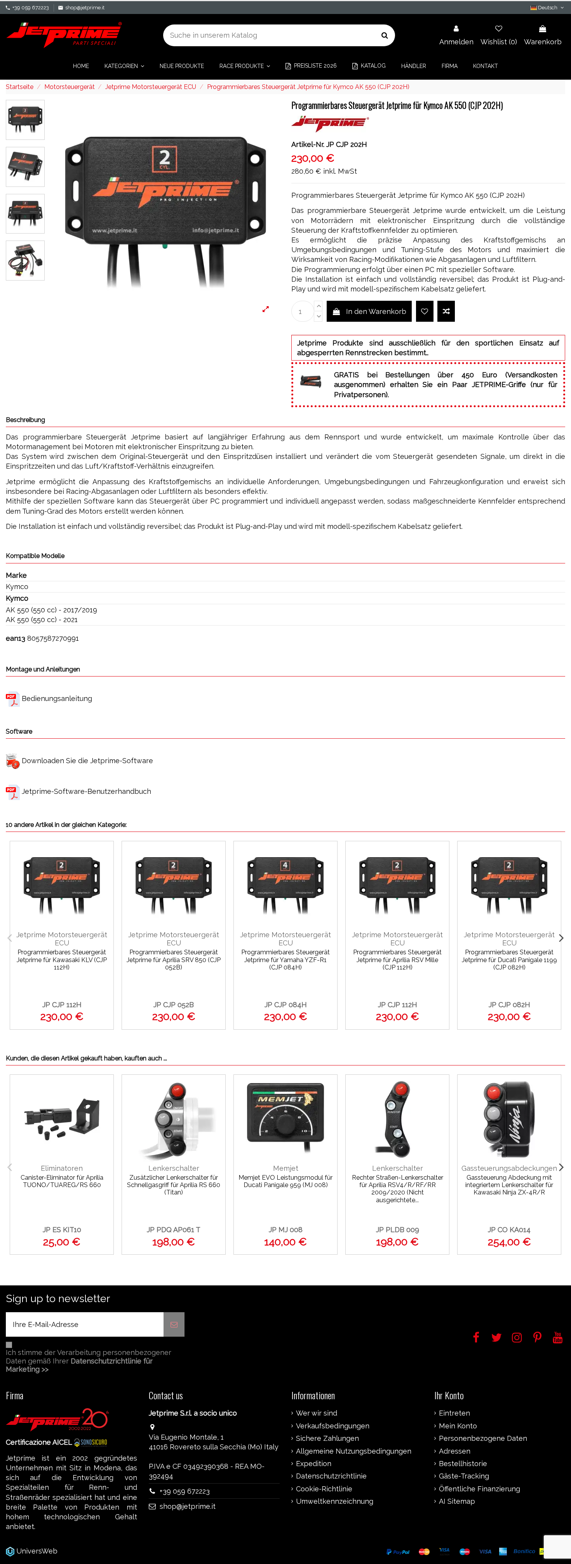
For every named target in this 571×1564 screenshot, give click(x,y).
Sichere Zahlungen (327, 1438)
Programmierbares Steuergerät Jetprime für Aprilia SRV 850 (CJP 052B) (174, 960)
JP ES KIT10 (62, 1230)
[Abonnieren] (174, 1324)
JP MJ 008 (286, 1230)
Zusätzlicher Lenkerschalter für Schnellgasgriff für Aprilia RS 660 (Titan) (173, 1185)
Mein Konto (458, 1426)
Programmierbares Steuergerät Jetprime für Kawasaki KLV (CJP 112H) (62, 960)
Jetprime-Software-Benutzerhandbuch (86, 791)
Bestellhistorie (463, 1463)
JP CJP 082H (509, 1005)
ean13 (15, 638)
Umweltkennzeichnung (334, 1501)
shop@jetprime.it (84, 7)
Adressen (454, 1451)
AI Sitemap (457, 1501)
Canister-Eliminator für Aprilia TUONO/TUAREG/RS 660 (62, 1181)
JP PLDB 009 (397, 1230)
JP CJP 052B (173, 1005)
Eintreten (454, 1413)
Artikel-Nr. (307, 144)
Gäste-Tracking (464, 1476)
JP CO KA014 (509, 1230)
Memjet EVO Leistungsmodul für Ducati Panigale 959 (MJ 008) (285, 1181)
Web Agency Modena (95, 1551)
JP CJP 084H (286, 1005)
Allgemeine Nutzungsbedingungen (353, 1451)
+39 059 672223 (30, 7)
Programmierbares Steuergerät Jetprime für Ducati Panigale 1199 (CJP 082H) (509, 960)
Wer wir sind (316, 1413)
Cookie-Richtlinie (324, 1489)
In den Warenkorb (376, 311)
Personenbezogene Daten (483, 1438)
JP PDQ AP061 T (173, 1230)
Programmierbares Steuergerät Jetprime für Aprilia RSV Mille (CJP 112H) (397, 960)
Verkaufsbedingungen (332, 1426)
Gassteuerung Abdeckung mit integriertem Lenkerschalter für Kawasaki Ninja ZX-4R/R (509, 1185)
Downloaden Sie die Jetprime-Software (87, 761)
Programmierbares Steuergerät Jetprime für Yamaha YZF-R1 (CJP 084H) (285, 960)
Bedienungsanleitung (57, 698)
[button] (124, 66)
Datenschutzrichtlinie (331, 1476)
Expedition (313, 1463)
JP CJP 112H (62, 1005)
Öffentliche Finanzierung (479, 1489)
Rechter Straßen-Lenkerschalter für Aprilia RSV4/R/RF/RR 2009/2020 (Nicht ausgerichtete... (397, 1189)
